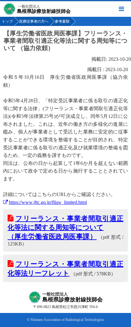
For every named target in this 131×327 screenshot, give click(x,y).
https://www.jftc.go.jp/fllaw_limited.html (48, 202)
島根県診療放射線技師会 (44, 9)
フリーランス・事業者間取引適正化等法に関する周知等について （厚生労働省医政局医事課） (65, 227)
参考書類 (62, 21)
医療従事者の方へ (33, 21)
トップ (7, 21)
